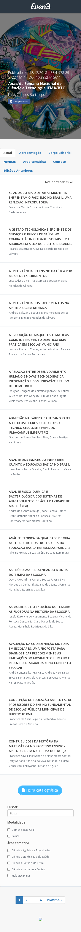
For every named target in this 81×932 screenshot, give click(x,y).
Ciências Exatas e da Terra (28, 863)
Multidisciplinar (21, 875)
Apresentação (30, 153)
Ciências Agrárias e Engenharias (31, 850)
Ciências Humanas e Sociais (28, 869)
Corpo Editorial (60, 153)
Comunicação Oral (23, 830)
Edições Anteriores (18, 170)
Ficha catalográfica (41, 790)
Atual (7, 153)
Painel (15, 836)
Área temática (34, 162)
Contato (59, 162)
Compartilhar (20, 101)
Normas (9, 162)
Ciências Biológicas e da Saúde (30, 857)
